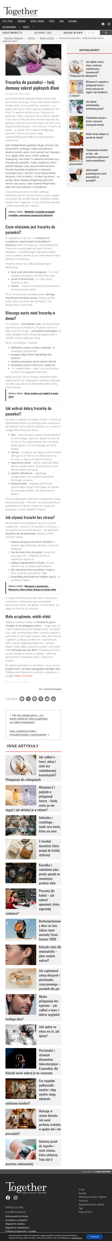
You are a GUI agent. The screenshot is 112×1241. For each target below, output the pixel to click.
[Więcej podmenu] (33, 27)
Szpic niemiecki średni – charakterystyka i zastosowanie (28, 732)
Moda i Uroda (47, 38)
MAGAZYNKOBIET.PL (13, 32)
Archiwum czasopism (16, 1220)
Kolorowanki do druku (16, 1216)
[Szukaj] (106, 32)
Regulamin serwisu (15, 1223)
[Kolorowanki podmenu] (19, 27)
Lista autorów (103, 1171)
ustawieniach (77, 1238)
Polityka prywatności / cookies (20, 1231)
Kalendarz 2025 (43, 32)
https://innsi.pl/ (24, 675)
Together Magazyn (13, 38)
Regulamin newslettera (17, 1227)
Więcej (31, 38)
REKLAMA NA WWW (73, 32)
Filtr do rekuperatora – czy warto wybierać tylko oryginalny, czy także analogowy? (29, 719)
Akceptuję (94, 1236)
